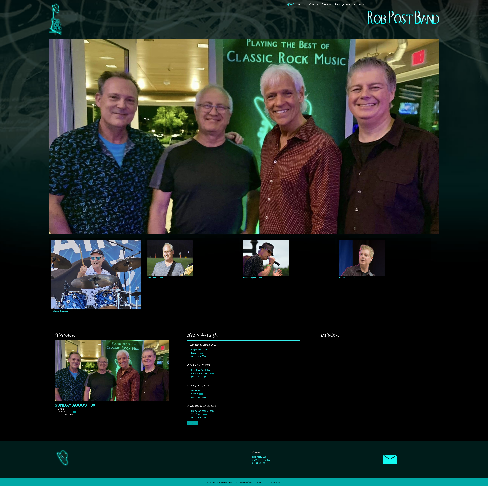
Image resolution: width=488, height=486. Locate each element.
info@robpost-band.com (262, 460)
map (74, 411)
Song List (326, 4)
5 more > (192, 423)
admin (259, 482)
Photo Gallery (342, 4)
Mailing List (360, 4)
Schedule (313, 4)
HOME (290, 4)
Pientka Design (247, 482)
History (302, 4)
